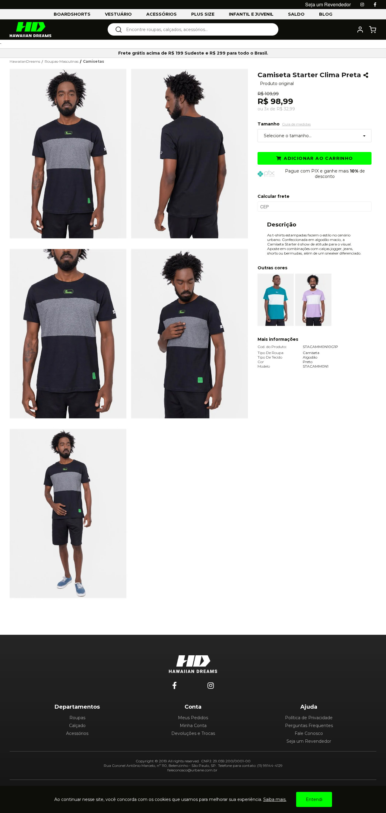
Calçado (77, 725)
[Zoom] (70, 153)
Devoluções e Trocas (193, 733)
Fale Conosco (309, 733)
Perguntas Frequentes (309, 725)
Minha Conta (193, 725)
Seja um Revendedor (308, 741)
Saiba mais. (274, 799)
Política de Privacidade (309, 717)
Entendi (314, 799)
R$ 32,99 (286, 109)
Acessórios (77, 733)
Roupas (77, 717)
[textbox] (197, 29)
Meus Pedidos (193, 717)
